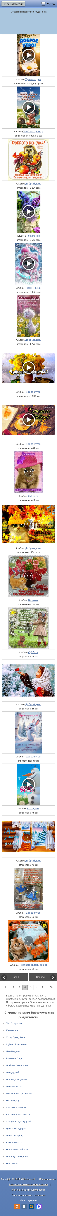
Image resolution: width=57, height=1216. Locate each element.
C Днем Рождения (16, 1044)
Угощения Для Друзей (18, 1121)
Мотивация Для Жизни (19, 1093)
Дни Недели (13, 1051)
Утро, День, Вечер (16, 1037)
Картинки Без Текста (18, 1114)
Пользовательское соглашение (28, 1195)
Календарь (12, 1030)
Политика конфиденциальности (27, 1190)
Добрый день (33, 184)
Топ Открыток (14, 1023)
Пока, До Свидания (17, 1156)
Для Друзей (12, 1072)
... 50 (50, 987)
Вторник (33, 600)
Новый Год (12, 1163)
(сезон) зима (33, 288)
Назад (15, 977)
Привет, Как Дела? (16, 1079)
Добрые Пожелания (17, 1065)
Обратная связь (47, 1179)
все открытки (13, 3)
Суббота (33, 496)
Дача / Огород (14, 1135)
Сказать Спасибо (16, 1107)
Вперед (40, 977)
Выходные (33, 808)
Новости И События (17, 1149)
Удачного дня (33, 79)
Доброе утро (33, 392)
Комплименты (14, 1142)
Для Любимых (14, 1086)
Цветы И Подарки (16, 1128)
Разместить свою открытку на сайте (28, 1184)
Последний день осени (33, 965)
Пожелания (33, 236)
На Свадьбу (12, 1100)
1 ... (6, 987)
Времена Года (14, 1058)
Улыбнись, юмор (33, 131)
